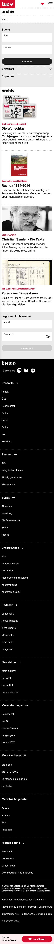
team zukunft (9, 671)
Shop (4, 822)
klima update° (9, 628)
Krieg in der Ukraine (12, 470)
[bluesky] (26, 372)
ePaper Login (9, 865)
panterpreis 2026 (11, 592)
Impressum (8, 914)
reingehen (7, 649)
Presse (5, 534)
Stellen (5, 527)
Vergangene (8, 735)
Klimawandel (8, 484)
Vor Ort (6, 721)
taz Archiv (7, 786)
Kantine (6, 815)
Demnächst (8, 714)
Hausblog (7, 513)
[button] (50, 3)
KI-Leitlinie (20, 906)
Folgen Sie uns (8, 370)
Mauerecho (8, 635)
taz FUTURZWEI (10, 771)
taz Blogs (7, 764)
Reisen (5, 808)
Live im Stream (10, 728)
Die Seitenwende (11, 520)
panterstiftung (9, 585)
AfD (4, 463)
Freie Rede (7, 642)
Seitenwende (28, 914)
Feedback (7, 851)
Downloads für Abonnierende (17, 872)
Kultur (5, 413)
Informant (32, 906)
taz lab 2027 (8, 742)
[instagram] (33, 372)
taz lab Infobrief (10, 692)
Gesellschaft (8, 406)
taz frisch (7, 678)
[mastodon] (19, 372)
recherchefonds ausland (15, 577)
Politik (5, 391)
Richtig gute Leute (12, 477)
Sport (5, 420)
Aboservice (8, 858)
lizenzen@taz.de (43, 891)
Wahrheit (6, 441)
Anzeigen (7, 829)
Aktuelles (7, 506)
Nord (4, 434)
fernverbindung (10, 620)
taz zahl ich (8, 570)
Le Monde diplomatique (15, 779)
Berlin (5, 427)
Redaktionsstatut (23, 899)
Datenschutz (45, 906)
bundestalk (8, 613)
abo (4, 556)
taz (9, 363)
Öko (4, 398)
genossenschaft (10, 563)
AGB (17, 914)
